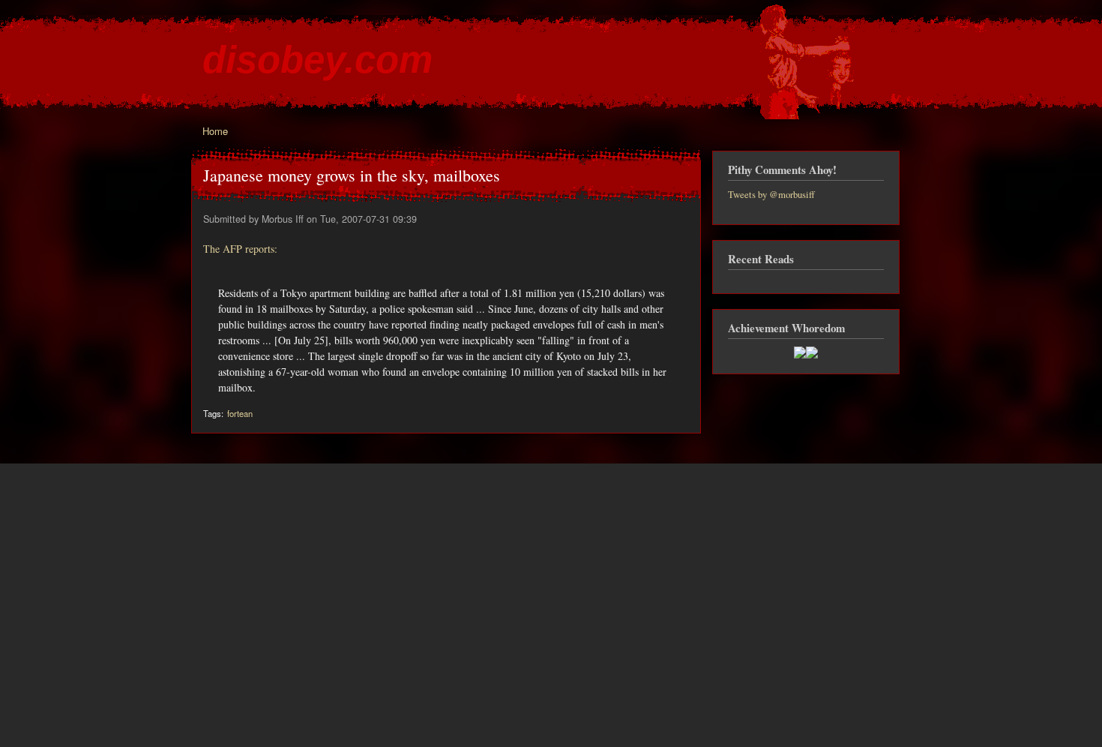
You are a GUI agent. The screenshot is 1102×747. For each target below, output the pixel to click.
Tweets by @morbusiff (771, 194)
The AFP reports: (240, 249)
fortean (240, 413)
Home (215, 131)
